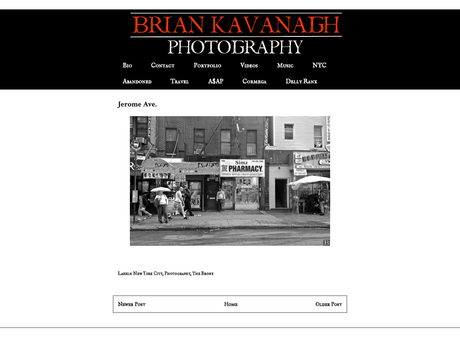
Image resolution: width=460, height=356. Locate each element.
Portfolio (207, 66)
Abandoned (137, 81)
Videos (249, 66)
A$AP (215, 81)
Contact (163, 66)
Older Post (329, 304)
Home (231, 304)
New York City (147, 273)
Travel (180, 81)
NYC (319, 66)
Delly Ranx (301, 81)
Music (285, 66)
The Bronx (202, 273)
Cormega (255, 81)
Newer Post (132, 304)
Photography (177, 273)
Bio (127, 66)
